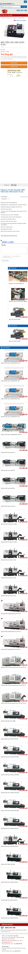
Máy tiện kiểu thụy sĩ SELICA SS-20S (9, 882)
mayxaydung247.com (5, 931)
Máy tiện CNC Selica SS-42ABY (8, 721)
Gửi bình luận (5, 260)
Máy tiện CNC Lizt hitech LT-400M (9, 524)
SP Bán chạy (13, 268)
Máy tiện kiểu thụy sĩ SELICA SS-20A (9, 918)
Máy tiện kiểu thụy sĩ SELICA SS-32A (9, 846)
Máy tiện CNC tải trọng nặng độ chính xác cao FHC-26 (13, 667)
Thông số (6, 185)
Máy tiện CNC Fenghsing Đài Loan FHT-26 (11, 613)
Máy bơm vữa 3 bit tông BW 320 (16, 283)
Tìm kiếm (24, 6)
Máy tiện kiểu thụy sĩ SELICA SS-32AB (10, 792)
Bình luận (13, 185)
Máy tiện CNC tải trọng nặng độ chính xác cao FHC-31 (13, 685)
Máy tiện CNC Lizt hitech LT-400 (8, 577)
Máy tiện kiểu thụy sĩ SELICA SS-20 (9, 900)
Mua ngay (14, 63)
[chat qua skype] (18, 74)
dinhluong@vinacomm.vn (7, 942)
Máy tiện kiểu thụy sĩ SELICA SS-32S (9, 739)
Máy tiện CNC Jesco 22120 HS (8, 506)
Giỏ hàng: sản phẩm (20, 20)
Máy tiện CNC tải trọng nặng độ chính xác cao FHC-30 (13, 703)
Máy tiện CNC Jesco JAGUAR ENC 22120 (10, 363)
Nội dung (4, 245)
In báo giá (14, 67)
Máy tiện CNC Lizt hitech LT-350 (8, 595)
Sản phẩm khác (6, 347)
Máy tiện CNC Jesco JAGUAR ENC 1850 (10, 416)
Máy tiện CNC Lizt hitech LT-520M (9, 542)
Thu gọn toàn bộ (24, 196)
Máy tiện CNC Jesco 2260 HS (8, 470)
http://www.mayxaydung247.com (13, 940)
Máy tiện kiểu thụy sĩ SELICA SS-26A (9, 828)
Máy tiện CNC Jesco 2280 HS (8, 488)
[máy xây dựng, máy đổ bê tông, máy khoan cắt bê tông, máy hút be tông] (7, 3)
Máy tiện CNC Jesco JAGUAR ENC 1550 (10, 381)
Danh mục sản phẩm (7, 15)
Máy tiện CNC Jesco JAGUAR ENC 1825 (10, 398)
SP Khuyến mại (14, 325)
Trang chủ (3, 18)
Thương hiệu (4, 196)
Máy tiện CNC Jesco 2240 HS (8, 452)
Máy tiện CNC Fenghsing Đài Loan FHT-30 (11, 631)
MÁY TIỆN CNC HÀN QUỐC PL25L (9, 235)
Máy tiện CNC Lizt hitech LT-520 (8, 560)
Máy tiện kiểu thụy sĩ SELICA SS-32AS (10, 756)
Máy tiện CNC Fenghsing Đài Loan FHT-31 (11, 649)
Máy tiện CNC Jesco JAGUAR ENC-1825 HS (11, 434)
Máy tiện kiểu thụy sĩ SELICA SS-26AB (10, 774)
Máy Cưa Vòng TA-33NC (14, 319)
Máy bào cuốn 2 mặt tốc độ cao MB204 (18, 301)
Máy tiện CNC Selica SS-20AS (8, 864)
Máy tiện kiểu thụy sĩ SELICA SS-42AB (10, 810)
